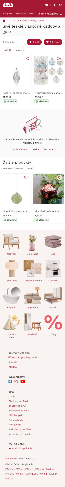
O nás (11, 396)
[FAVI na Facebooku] (10, 381)
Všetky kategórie (48, 13)
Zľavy (53, 334)
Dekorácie (20, 13)
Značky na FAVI (17, 405)
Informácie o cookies (20, 434)
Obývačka (32, 307)
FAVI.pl (20, 469)
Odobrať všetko (20, 149)
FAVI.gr (53, 473)
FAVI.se (19, 473)
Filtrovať (55, 42)
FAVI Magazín (15, 415)
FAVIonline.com (14, 458)
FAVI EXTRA (14, 424)
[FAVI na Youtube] (22, 381)
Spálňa (53, 307)
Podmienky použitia (19, 429)
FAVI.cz (9, 469)
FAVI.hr (50, 469)
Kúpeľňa (11, 307)
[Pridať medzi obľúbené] (27, 58)
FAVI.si (9, 478)
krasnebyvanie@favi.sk (25, 357)
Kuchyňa (53, 280)
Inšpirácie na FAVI (18, 410)
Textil (31, 13)
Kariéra (12, 366)
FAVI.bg (43, 473)
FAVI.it (9, 473)
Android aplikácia (22, 448)
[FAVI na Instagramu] (16, 381)
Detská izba (12, 336)
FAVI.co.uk (31, 473)
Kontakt (12, 362)
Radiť (36, 42)
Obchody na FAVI (18, 401)
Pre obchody (15, 420)
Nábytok (7, 13)
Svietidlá (12, 280)
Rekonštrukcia (34, 280)
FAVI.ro (29, 469)
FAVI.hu (40, 469)
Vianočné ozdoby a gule (30, 20)
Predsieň (33, 334)
